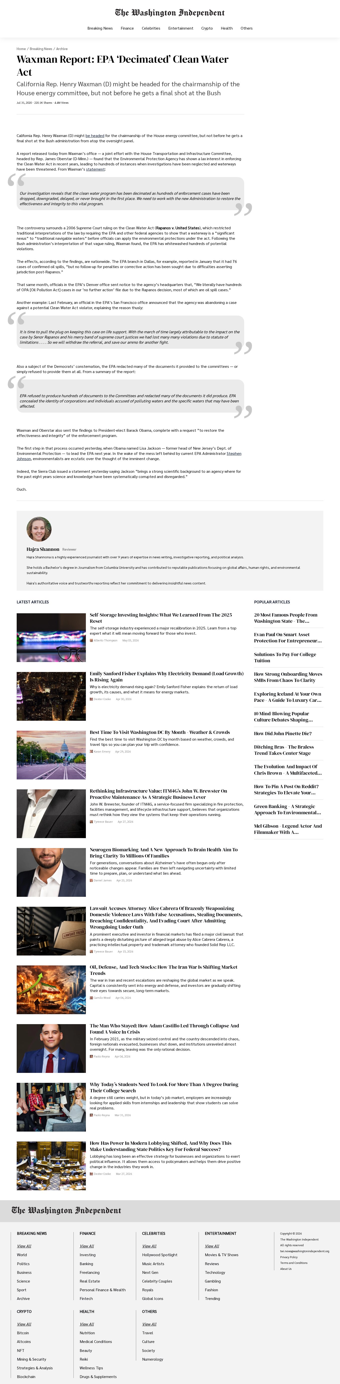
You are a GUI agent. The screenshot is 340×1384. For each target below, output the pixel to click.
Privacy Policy (288, 1257)
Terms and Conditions (293, 1262)
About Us (285, 1268)
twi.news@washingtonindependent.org (304, 1251)
